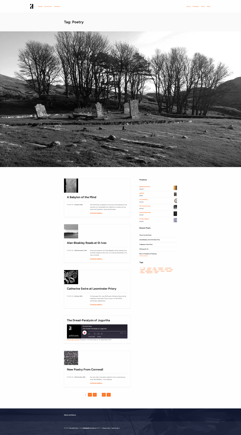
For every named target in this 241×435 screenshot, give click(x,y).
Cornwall (160, 268)
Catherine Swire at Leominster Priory (91, 288)
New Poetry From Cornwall (85, 369)
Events (149, 269)
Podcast (156, 271)
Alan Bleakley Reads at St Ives (86, 243)
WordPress (93, 428)
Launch (161, 269)
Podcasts (196, 6)
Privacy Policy (106, 428)
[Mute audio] (90, 334)
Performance (148, 271)
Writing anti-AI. (144, 249)
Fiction (155, 269)
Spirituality (150, 272)
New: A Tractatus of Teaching (148, 253)
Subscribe (91, 336)
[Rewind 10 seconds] (95, 334)
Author (149, 268)
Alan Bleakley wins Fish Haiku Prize (149, 239)
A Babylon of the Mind (81, 197)
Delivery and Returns (70, 415)
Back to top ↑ (116, 428)
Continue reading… (96, 213)
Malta (166, 269)
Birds (154, 268)
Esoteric (142, 269)
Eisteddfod (168, 268)
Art (144, 268)
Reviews (142, 272)
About (188, 6)
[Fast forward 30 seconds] (103, 334)
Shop (208, 6)
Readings (169, 271)
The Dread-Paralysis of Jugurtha (88, 320)
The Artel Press (73, 428)
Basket (40, 6)
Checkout (57, 6)
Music (171, 269)
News (203, 6)
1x (98, 333)
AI (140, 268)
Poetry (163, 271)
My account (48, 6)
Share (99, 336)
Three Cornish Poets (145, 235)
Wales (156, 272)
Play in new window (73, 340)
